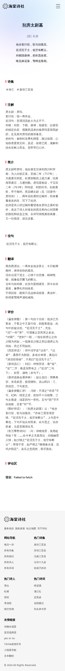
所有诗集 (9, 550)
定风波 (37, 597)
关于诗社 (42, 528)
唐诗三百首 (40, 544)
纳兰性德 (9, 609)
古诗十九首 (40, 562)
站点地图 (31, 528)
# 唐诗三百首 (25, 89)
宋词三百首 (40, 550)
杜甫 (35, 36)
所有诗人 (9, 562)
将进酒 (37, 585)
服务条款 (9, 528)
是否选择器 (10, 632)
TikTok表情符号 (12, 644)
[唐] (29, 36)
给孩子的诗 (40, 568)
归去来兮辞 (40, 609)
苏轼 (6, 597)
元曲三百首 (40, 556)
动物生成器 (10, 626)
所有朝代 (9, 556)
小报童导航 (10, 650)
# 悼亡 (10, 89)
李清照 (7, 603)
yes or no (9, 638)
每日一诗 (9, 544)
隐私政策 (20, 528)
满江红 (37, 591)
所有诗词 (9, 568)
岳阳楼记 (39, 603)
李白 (6, 585)
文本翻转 (9, 655)
